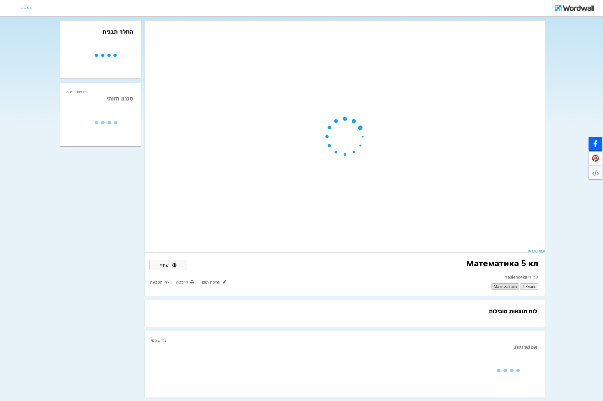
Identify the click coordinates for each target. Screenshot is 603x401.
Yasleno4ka (516, 277)
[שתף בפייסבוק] (595, 144)
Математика (505, 286)
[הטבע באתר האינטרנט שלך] (595, 173)
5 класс (529, 286)
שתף (165, 265)
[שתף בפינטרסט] (595, 158)
